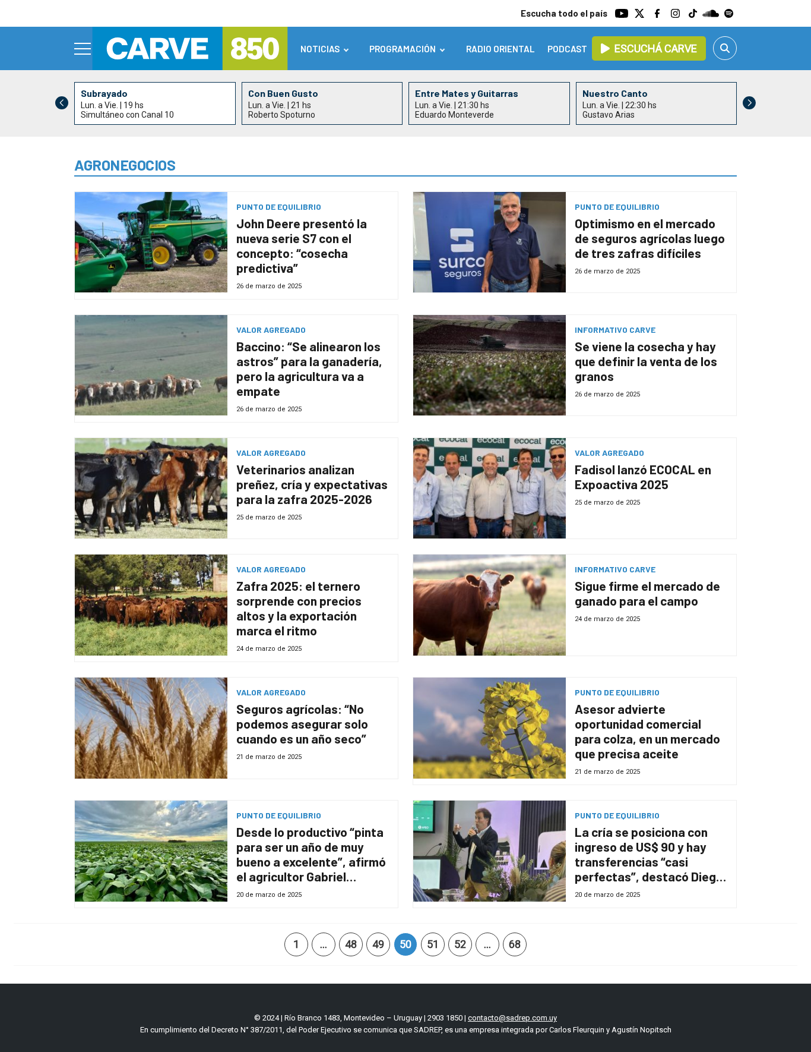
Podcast (567, 48)
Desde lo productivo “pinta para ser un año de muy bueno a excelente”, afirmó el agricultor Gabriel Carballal (311, 861)
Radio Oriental (500, 48)
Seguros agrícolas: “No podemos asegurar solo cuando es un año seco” (302, 723)
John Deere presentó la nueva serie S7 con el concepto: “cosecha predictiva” (301, 245)
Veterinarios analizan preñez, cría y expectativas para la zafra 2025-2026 (312, 484)
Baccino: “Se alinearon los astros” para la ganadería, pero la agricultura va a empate (309, 368)
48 (351, 944)
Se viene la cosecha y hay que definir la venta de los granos (646, 361)
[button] (749, 102)
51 (433, 944)
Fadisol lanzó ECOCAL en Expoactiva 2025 (643, 477)
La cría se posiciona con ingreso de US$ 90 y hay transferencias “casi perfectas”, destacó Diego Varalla (649, 861)
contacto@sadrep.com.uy (512, 1017)
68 (515, 944)
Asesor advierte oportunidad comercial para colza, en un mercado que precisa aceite (647, 731)
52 (460, 944)
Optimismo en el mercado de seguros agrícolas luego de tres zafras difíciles (650, 238)
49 (378, 944)
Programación (402, 48)
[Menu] (83, 48)
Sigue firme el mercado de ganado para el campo (647, 593)
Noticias (320, 48)
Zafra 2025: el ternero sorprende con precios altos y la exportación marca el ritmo (299, 608)
